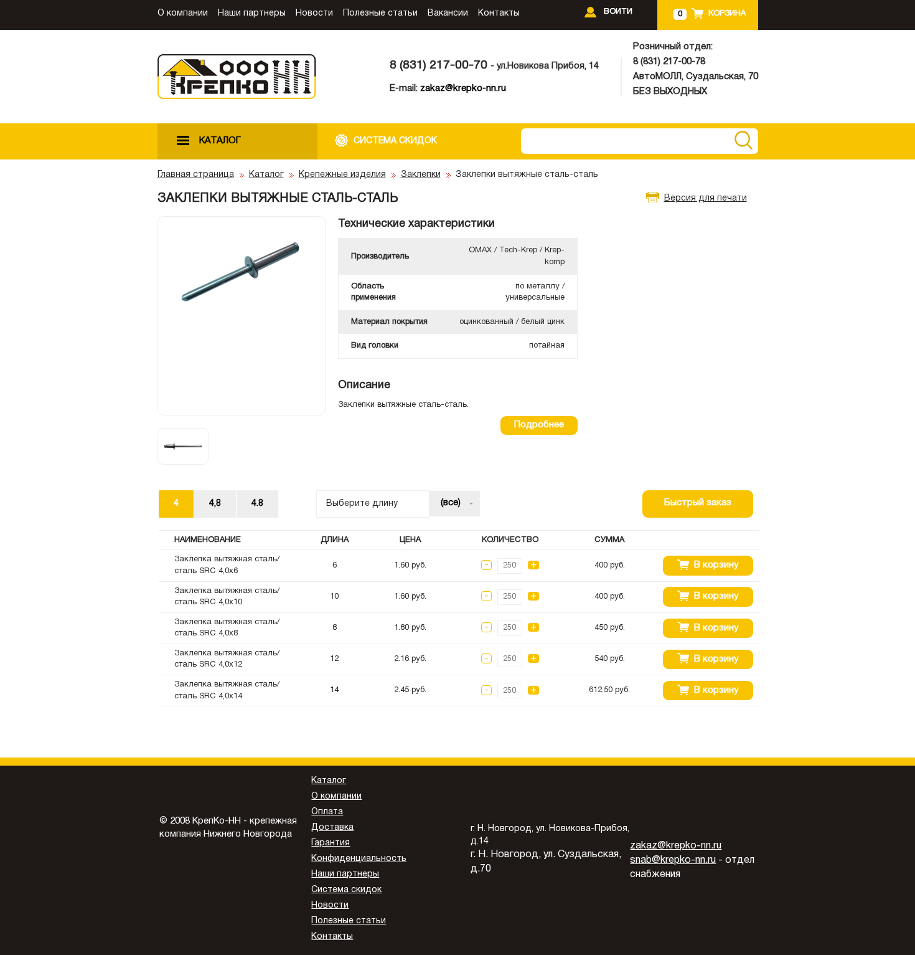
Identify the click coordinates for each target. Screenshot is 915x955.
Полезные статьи (380, 13)
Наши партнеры (252, 13)
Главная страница (195, 175)
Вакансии (448, 13)
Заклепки (421, 175)
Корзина (727, 13)
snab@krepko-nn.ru (673, 860)
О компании (182, 13)
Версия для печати (705, 198)
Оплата (327, 812)
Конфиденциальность (358, 859)
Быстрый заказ (697, 502)
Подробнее (539, 424)
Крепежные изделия (342, 175)
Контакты (499, 13)
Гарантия (330, 843)
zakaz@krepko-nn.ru (463, 88)
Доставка (332, 828)
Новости (314, 13)
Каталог (266, 175)
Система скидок (346, 890)
